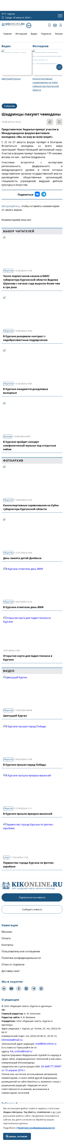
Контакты (7, 945)
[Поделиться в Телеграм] (43, 194)
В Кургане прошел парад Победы (24, 764)
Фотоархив (21, 33)
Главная (7, 33)
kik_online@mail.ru (21, 1051)
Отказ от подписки (13, 964)
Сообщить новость (32, 909)
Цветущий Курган (15, 715)
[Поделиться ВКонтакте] (37, 195)
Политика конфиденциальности (21, 958)
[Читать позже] (59, 122)
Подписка (46, 33)
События (9, 106)
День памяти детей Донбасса (22, 558)
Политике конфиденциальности (36, 1127)
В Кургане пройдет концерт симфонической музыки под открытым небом (29, 445)
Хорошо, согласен (17, 1136)
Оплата (6, 938)
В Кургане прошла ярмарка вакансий (27, 813)
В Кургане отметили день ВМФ (23, 607)
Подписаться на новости (32, 897)
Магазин (7, 931)
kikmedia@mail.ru (12, 1039)
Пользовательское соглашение (21, 951)
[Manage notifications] (6, 1136)
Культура (8, 436)
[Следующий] (59, 67)
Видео (34, 33)
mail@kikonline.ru (45, 1043)
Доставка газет (11, 971)
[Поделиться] (50, 122)
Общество (8, 270)
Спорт (6, 857)
